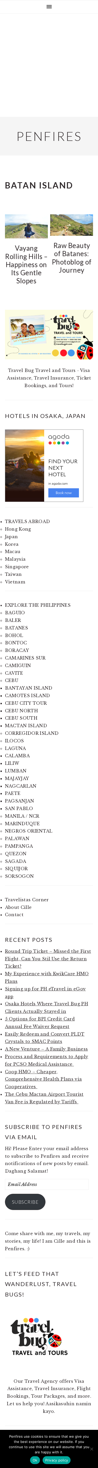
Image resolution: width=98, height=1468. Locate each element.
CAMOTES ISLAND (27, 695)
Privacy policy (56, 1460)
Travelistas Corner (27, 899)
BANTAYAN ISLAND (29, 688)
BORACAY (17, 650)
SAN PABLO (19, 808)
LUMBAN (16, 770)
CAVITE (14, 673)
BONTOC (16, 642)
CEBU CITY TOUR (26, 703)
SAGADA (15, 861)
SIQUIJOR (16, 868)
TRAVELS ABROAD (27, 521)
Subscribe (25, 1202)
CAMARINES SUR (25, 658)
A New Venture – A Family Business (46, 1049)
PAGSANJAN (19, 801)
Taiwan (13, 574)
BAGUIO (15, 612)
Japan (11, 536)
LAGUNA (15, 748)
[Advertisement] (49, 65)
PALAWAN (17, 838)
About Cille (18, 907)
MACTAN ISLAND (26, 725)
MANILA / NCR (22, 816)
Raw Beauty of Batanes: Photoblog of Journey (72, 257)
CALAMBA (17, 755)
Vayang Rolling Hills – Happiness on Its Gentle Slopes (26, 264)
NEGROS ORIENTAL (29, 831)
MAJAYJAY (17, 778)
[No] (91, 1449)
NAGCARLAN (21, 786)
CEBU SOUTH (21, 718)
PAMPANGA (19, 846)
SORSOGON (19, 876)
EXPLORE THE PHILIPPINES (38, 605)
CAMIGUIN (18, 665)
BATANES (16, 627)
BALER (13, 620)
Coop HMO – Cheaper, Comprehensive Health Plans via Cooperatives (43, 1079)
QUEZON (16, 853)
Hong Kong (18, 529)
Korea (12, 544)
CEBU (11, 680)
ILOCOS (14, 740)
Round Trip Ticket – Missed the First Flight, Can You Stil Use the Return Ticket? (48, 959)
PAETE (13, 793)
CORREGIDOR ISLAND (32, 733)
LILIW (12, 763)
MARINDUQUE (22, 823)
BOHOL (14, 635)
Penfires (49, 136)
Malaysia (15, 559)
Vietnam (15, 581)
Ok (35, 1460)
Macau (13, 551)
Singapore (17, 566)
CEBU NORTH (21, 710)
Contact (14, 914)
